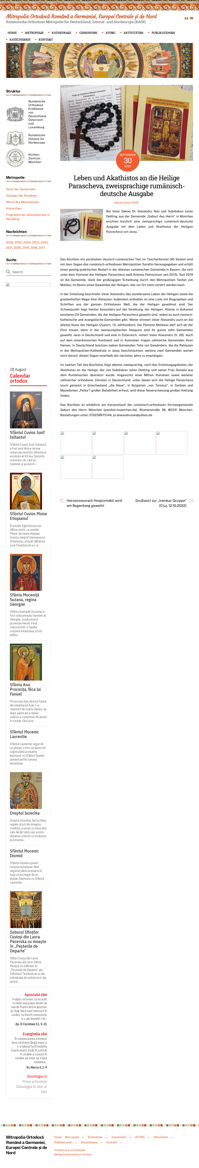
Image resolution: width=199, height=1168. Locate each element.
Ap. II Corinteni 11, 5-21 (31, 1024)
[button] (12, 60)
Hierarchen (14, 208)
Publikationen (163, 33)
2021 (9, 247)
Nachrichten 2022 (127, 202)
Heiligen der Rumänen (21, 195)
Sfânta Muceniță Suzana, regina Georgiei (24, 600)
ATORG (110, 33)
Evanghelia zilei (35, 1033)
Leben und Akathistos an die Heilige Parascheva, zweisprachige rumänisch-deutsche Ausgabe (126, 185)
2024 (27, 242)
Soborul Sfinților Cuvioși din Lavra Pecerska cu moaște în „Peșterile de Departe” (28, 941)
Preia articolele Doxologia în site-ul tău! (31, 1086)
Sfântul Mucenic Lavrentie (24, 734)
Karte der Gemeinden (21, 189)
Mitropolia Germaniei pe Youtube (73, 1154)
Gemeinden (88, 33)
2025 (18, 242)
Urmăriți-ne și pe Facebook (69, 1150)
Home (12, 33)
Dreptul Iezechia (25, 813)
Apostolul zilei (35, 994)
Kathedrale (61, 33)
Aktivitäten (133, 33)
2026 (9, 242)
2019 (26, 247)
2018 (34, 247)
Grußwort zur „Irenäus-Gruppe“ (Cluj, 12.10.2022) (160, 503)
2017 (42, 247)
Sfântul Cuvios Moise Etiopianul (28, 516)
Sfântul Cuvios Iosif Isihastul (27, 434)
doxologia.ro (37, 1076)
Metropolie (34, 33)
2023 (35, 242)
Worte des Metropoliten (22, 202)
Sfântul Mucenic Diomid (24, 853)
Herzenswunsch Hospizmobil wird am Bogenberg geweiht (94, 503)
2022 (44, 242)
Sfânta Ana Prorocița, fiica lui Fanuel (25, 689)
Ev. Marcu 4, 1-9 (37, 1067)
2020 (17, 247)
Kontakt (46, 39)
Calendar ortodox (20, 378)
